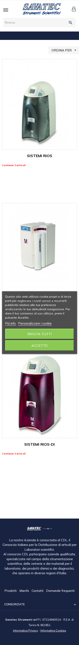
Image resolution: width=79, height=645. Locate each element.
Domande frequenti (60, 591)
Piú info (10, 323)
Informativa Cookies (53, 630)
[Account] (74, 9)
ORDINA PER (64, 50)
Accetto (39, 345)
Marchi (24, 591)
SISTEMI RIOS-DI (39, 444)
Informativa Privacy (25, 630)
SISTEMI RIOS (39, 155)
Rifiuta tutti (39, 334)
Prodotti (10, 591)
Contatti (38, 591)
